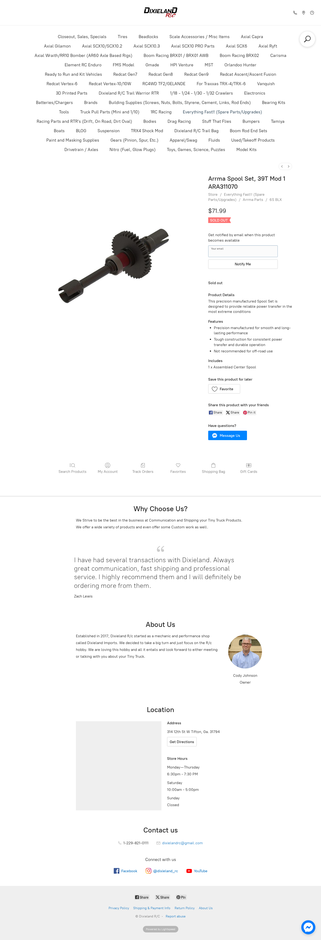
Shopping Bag (213, 471)
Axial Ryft (267, 46)
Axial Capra (252, 36)
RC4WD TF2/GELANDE (163, 83)
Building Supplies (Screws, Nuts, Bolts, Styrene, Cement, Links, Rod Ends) (180, 102)
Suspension (109, 130)
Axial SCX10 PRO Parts (193, 46)
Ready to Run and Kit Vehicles (73, 74)
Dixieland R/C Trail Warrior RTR (129, 93)
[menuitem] (282, 166)
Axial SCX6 (236, 46)
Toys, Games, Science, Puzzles (196, 149)
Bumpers (251, 121)
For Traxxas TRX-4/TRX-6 (221, 83)
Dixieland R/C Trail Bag (196, 130)
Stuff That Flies (216, 121)
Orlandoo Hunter (240, 65)
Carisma (278, 55)
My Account (108, 471)
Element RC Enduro (83, 65)
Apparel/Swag (183, 140)
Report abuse (176, 916)
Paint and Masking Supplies (72, 140)
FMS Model (123, 65)
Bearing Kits (273, 102)
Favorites (178, 471)
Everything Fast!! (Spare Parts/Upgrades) (222, 112)
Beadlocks (148, 36)
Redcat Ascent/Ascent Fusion (248, 74)
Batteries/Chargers (54, 102)
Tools (64, 112)
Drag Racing (179, 121)
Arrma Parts (253, 199)
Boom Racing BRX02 (239, 55)
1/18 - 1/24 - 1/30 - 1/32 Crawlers (201, 93)
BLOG (81, 130)
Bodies (149, 121)
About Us (206, 908)
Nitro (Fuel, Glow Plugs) (133, 149)
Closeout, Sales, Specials (82, 36)
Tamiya (278, 121)
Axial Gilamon (57, 46)
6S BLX (276, 199)
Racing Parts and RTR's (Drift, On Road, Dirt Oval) (84, 121)
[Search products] (307, 39)
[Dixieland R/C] (160, 12)
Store (213, 194)
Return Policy (185, 908)
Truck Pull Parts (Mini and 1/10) (109, 112)
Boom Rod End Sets (248, 130)
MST (209, 65)
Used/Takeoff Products (253, 140)
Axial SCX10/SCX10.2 (102, 46)
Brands (91, 102)
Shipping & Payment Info (151, 908)
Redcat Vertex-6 (62, 83)
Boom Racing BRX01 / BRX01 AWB (176, 55)
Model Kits (246, 149)
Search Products (72, 471)
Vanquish (266, 83)
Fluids (214, 140)
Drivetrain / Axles (81, 149)
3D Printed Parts (71, 93)
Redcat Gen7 (125, 74)
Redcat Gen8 (161, 74)
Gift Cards (248, 471)
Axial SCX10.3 (146, 46)
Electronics (254, 93)
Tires (122, 36)
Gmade (152, 65)
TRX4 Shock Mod (147, 130)
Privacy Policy (119, 908)
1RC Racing (161, 112)
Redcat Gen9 (196, 74)
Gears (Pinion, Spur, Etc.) (134, 140)
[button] (224, 389)
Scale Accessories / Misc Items (199, 36)
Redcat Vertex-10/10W (110, 83)
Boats (59, 130)
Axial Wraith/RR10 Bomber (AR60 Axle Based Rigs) (83, 55)
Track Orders (142, 471)
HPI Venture (181, 65)
